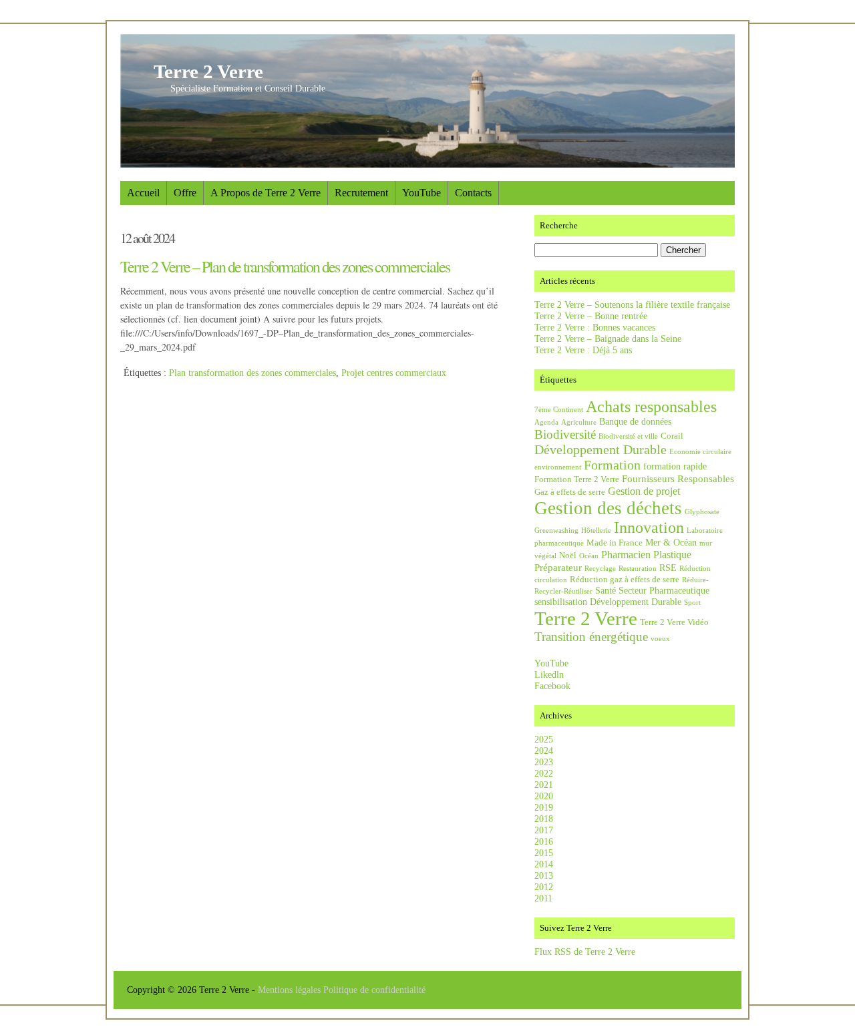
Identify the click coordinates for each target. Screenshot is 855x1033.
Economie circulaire (700, 451)
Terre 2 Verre (208, 71)
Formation (612, 464)
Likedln (549, 674)
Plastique (672, 554)
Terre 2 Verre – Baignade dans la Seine (607, 338)
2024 (543, 750)
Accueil (143, 192)
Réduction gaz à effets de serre (624, 579)
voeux (660, 638)
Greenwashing (556, 530)
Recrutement (361, 192)
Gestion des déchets (608, 508)
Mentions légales (290, 989)
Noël (567, 555)
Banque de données (635, 421)
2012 (543, 886)
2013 (543, 875)
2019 (543, 807)
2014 (543, 864)
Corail (672, 436)
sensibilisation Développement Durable (607, 601)
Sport (692, 602)
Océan (588, 556)
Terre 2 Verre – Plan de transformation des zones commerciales (285, 266)
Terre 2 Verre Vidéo (674, 622)
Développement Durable (600, 449)
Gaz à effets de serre (569, 492)
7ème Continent (558, 409)
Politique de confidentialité (374, 989)
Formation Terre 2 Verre (576, 479)
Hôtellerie (596, 530)
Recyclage (600, 568)
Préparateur (558, 567)
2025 (543, 739)
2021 (543, 784)
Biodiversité (565, 434)
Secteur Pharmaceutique (664, 590)
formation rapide (675, 466)
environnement (557, 467)
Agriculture (578, 422)
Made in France (614, 543)
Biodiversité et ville (628, 436)
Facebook (552, 685)
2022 (543, 773)
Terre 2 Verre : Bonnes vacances (594, 327)
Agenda (546, 422)
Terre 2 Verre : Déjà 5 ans (583, 350)
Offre (185, 192)
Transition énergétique (591, 637)
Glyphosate (702, 511)
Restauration (638, 568)
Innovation (649, 527)
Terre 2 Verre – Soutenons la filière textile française (632, 304)
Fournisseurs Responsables (678, 478)
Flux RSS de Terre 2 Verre (584, 951)
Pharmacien (626, 554)
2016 (543, 841)
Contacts (473, 192)
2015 (543, 852)
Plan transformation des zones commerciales (252, 372)
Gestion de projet (644, 491)
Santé (605, 590)
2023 (543, 762)
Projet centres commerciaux (393, 372)
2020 (543, 796)
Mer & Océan (671, 542)
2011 (543, 898)
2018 (543, 818)
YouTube (421, 192)
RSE (668, 567)
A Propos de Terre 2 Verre (265, 192)
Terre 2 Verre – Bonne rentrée (590, 316)
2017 (543, 830)
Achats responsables (651, 406)
